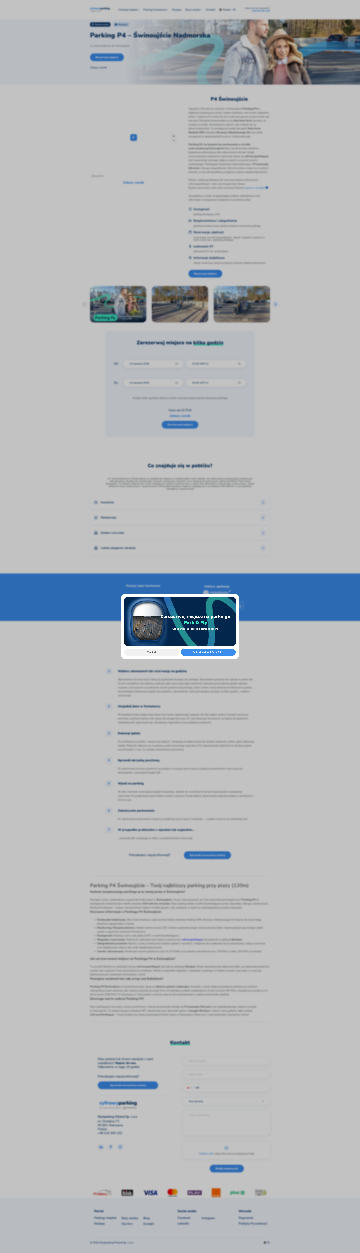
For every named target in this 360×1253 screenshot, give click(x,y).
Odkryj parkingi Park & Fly (208, 652)
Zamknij (151, 652)
